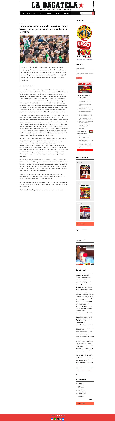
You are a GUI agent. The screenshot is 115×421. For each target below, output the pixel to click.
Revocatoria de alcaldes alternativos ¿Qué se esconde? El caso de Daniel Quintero (84, 349)
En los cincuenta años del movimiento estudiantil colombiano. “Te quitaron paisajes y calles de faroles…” (84, 303)
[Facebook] (52, 419)
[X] (58, 419)
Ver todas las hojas (81, 150)
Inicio (23, 13)
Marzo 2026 (80, 389)
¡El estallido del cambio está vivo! (82, 132)
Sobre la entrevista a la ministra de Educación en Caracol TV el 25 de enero (84, 340)
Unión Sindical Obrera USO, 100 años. (84, 59)
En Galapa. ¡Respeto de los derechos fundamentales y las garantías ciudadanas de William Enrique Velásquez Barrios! (84, 286)
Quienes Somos (30, 13)
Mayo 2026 (80, 386)
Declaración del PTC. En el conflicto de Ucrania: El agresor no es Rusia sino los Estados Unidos (84, 345)
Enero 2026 (80, 390)
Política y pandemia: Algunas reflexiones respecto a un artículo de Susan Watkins (84, 354)
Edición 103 (22, 20)
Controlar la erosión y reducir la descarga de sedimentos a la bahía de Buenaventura (85, 325)
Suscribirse (79, 78)
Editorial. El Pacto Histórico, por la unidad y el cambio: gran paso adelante (85, 274)
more (77, 374)
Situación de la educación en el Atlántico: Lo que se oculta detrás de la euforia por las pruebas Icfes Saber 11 (85, 298)
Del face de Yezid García (81, 322)
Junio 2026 (80, 385)
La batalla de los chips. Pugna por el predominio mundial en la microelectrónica (85, 293)
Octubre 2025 (80, 394)
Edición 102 (79, 203)
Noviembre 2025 (81, 393)
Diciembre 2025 (81, 392)
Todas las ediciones (81, 223)
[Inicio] (57, 6)
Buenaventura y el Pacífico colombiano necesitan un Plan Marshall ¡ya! (84, 290)
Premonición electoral (80, 310)
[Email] (60, 419)
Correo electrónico (80, 68)
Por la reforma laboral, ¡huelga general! (84, 96)
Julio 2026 (80, 383)
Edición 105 (79, 162)
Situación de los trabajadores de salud (84, 306)
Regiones (66, 13)
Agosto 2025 (80, 396)
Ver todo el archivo (81, 403)
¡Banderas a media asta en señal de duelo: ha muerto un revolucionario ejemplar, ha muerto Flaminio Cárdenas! (85, 359)
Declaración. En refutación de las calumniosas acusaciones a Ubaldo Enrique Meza (85, 336)
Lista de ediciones (48, 13)
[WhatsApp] (55, 419)
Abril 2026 (80, 387)
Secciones (58, 13)
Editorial (39, 13)
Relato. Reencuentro (80, 352)
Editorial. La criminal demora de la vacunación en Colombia (83, 278)
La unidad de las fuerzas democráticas (84, 308)
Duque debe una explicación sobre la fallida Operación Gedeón (84, 281)
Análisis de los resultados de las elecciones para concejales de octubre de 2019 (85, 332)
